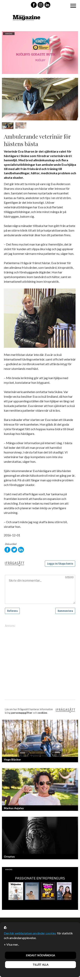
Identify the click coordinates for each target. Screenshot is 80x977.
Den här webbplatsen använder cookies (30, 933)
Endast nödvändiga (40, 955)
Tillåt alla (40, 964)
